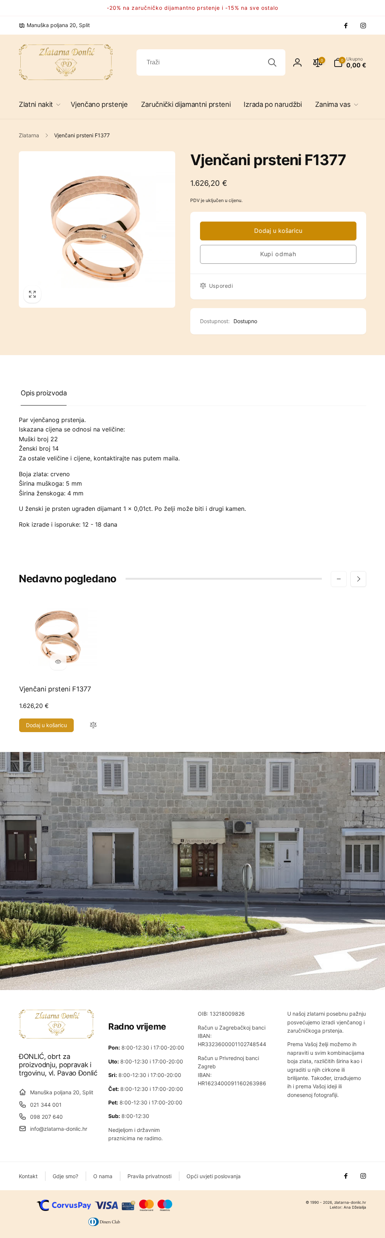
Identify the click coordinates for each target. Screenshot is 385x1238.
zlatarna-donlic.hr (350, 1202)
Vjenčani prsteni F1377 (55, 689)
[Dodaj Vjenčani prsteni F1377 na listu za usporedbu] (93, 725)
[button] (38, 104)
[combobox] (210, 62)
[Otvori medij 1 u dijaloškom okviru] (97, 229)
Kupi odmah (278, 254)
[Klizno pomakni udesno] (358, 579)
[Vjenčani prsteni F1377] (58, 661)
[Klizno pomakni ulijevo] (339, 579)
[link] (54, 25)
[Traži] (272, 62)
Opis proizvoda (44, 393)
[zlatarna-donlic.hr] (56, 1036)
